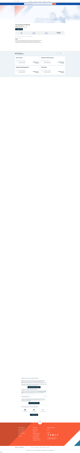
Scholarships (44, 1)
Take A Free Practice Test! (34, 403)
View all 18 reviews (36, 347)
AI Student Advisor (21, 432)
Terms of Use (32, 447)
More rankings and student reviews (38, 209)
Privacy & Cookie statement (42, 447)
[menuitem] (31, 1)
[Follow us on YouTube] (53, 435)
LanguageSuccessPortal (36, 440)
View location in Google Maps (38, 331)
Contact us (20, 436)
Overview (28, 80)
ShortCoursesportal (36, 434)
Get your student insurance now (34, 387)
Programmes (30, 1)
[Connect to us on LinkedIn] (51, 435)
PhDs (21, 33)
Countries (39, 1)
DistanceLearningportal (36, 433)
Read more (33, 171)
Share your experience (50, 373)
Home (16, 36)
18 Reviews (46, 33)
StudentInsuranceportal (36, 438)
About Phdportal (21, 430)
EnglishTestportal (35, 437)
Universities (35, 1)
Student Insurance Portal (39, 392)
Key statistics (28, 82)
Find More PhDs (19, 29)
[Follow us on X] (55, 435)
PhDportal (34, 432)
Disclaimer (48, 447)
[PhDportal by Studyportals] (17, 1)
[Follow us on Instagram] (58, 435)
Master (36, 121)
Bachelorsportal (35, 429)
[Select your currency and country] (48, 430)
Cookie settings (36, 447)
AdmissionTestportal (36, 436)
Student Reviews (27, 92)
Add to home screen (51, 438)
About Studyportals (21, 429)
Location (28, 90)
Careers (28, 88)
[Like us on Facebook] (48, 435)
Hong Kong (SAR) (23, 36)
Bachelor (39, 121)
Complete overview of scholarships (39, 145)
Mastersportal (35, 430)
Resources (48, 1)
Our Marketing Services (22, 433)
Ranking (58, 33)
